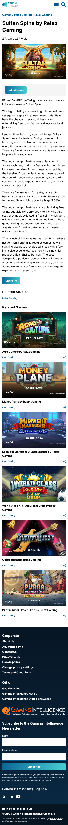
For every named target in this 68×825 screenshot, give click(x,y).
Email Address (9, 750)
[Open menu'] (56, 4)
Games (6, 14)
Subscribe (34, 766)
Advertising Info (12, 646)
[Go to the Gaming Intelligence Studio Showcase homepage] (11, 4)
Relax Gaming (23, 14)
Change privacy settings (18, 667)
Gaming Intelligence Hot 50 (19, 693)
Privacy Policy (11, 656)
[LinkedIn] (11, 797)
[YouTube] (18, 797)
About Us (8, 641)
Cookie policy (11, 662)
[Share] (64, 357)
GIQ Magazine (11, 688)
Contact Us (9, 651)
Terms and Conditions (16, 672)
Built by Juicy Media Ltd (17, 808)
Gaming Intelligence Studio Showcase (26, 698)
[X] (4, 797)
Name (5, 735)
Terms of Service (14, 821)
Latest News (16, 90)
